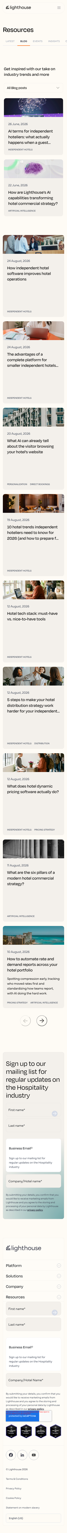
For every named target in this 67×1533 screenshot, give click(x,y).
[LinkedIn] (22, 1455)
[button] (33, 1265)
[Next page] (41, 1020)
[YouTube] (34, 1455)
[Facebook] (11, 1455)
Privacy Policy (13, 1488)
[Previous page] (25, 1020)
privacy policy (35, 1210)
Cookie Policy (13, 1498)
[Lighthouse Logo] (18, 7)
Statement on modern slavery (23, 1507)
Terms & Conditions (17, 1478)
